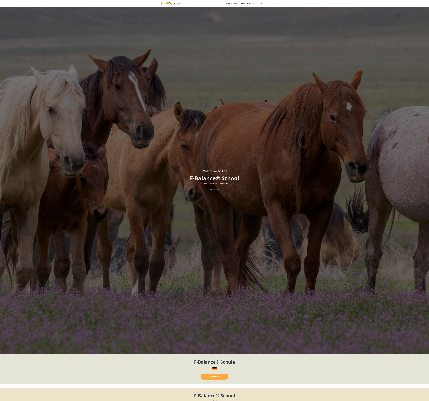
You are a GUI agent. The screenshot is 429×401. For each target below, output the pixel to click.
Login (266, 3)
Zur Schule (214, 376)
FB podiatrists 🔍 (231, 3)
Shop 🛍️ (259, 3)
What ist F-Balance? (247, 3)
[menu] (246, 3)
